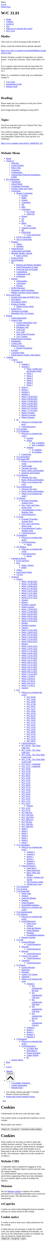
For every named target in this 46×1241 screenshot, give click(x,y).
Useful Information (19, 318)
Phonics (24, 602)
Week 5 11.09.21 (28, 685)
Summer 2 (25, 394)
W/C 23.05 (25, 780)
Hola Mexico (32, 1051)
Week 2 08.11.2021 (29, 662)
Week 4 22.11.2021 (29, 667)
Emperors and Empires (30, 473)
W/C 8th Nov (26, 812)
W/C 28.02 (31, 732)
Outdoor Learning (28, 228)
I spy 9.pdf (10, 82)
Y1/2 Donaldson (23, 457)
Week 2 (30, 373)
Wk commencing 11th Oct (37, 1023)
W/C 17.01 (31, 722)
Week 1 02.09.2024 (29, 396)
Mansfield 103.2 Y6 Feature (22, 313)
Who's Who (16, 168)
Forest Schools (17, 258)
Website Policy (17, 1088)
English (24, 195)
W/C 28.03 (31, 741)
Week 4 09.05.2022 (29, 616)
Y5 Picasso (20, 498)
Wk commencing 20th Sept (37, 1002)
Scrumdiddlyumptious (30, 905)
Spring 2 (24, 390)
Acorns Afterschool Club (26, 323)
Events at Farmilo (18, 304)
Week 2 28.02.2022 (29, 632)
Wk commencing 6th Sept (37, 988)
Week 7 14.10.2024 (29, 410)
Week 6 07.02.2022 (29, 658)
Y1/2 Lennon (21, 429)
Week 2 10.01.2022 (29, 648)
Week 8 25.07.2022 (29, 598)
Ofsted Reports (17, 249)
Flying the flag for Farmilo (27, 269)
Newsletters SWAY (19, 302)
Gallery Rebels (33, 1055)
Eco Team (31, 212)
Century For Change (29, 956)
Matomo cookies (14, 1191)
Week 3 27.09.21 (28, 681)
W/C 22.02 (31, 729)
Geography (26, 209)
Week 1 (24, 829)
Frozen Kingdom (33, 1053)
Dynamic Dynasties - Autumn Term (29, 501)
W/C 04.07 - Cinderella (30, 764)
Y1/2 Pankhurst (22, 431)
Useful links (26, 454)
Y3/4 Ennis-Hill (22, 459)
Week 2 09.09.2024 (29, 399)
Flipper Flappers (28, 417)
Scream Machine (28, 942)
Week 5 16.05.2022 (29, 618)
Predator (24, 900)
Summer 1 (25, 392)
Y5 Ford (19, 517)
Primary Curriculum (24, 193)
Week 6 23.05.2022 (29, 621)
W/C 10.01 (25, 799)
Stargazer (25, 947)
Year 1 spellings (38, 443)
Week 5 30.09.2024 (29, 406)
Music (23, 223)
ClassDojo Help (17, 353)
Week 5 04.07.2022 (29, 591)
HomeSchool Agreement (21, 339)
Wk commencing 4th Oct (37, 1016)
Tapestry (24, 600)
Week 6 (30, 383)
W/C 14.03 (31, 736)
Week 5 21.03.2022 (29, 639)
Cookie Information (19, 1085)
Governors (15, 170)
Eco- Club (20, 332)
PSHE (24, 568)
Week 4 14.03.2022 (29, 637)
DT (22, 205)
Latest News (16, 309)
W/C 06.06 (31, 697)
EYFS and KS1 (22, 561)
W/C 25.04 (31, 713)
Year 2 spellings (38, 445)
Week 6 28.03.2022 (29, 641)
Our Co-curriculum (24, 239)
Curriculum (15, 191)
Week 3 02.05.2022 (29, 614)
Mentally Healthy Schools (21, 253)
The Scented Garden (35, 882)
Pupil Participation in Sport (27, 267)
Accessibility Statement (20, 1083)
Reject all (5, 1129)
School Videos (17, 1060)
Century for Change (29, 974)
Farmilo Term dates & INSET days (25, 297)
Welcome (15, 163)
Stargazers (25, 970)
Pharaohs (25, 972)
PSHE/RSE (26, 232)
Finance (19, 286)
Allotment (25, 960)
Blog (8, 1062)
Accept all (15, 1129)
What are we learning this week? (19, 28)
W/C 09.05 (31, 718)
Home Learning (27, 607)
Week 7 (30, 385)
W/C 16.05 (31, 720)
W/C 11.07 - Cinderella (30, 766)
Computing (26, 202)
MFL (23, 207)
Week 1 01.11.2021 (29, 660)
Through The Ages (29, 468)
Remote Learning (28, 937)
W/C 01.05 (25, 773)
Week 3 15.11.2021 (29, 665)
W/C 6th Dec (26, 822)
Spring (29, 440)
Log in (3, 4)
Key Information (13, 179)
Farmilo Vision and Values (22, 188)
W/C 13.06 (31, 699)
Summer (30, 447)
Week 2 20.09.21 (28, 678)
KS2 (18, 563)
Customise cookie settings (31, 1129)
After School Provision (25, 334)
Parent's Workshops (24, 348)
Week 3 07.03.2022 (29, 635)
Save (23, 1239)
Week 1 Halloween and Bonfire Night (34, 370)
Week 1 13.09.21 (28, 676)
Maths (23, 198)
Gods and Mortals (28, 898)
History (24, 216)
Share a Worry (22, 255)
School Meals (16, 184)
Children (9, 22)
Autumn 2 (25, 366)
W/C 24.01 (31, 725)
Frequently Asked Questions (22, 290)
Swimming (20, 276)
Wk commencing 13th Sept (37, 995)
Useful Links (16, 343)
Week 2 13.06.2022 (29, 584)
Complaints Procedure (20, 186)
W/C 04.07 (31, 706)
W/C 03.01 (25, 796)
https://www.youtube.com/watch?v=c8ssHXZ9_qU (22, 143)
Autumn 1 (25, 364)
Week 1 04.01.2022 (29, 646)
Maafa (29, 544)
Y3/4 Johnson (22, 475)
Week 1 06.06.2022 (29, 581)
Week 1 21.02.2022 (29, 630)
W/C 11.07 (31, 708)
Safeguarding (21, 281)
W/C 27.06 (31, 704)
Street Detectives (33, 870)
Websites (20, 246)
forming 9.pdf (11, 86)
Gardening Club (22, 325)
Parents (9, 316)
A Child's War (32, 1048)
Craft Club (20, 329)
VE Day (19, 574)
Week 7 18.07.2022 (29, 595)
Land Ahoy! (31, 868)
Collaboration (16, 172)
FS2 (7, 26)
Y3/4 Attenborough (24, 487)
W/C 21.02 (25, 782)
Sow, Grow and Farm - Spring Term (30, 506)
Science (24, 200)
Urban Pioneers (27, 903)
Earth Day (31, 214)
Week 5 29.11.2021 (29, 669)
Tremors (24, 896)
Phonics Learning (28, 415)
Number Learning (28, 604)
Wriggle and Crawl (34, 884)
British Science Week (25, 306)
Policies (14, 279)
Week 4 (30, 378)
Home (8, 19)
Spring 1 (24, 387)
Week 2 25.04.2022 (29, 611)
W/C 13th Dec (27, 824)
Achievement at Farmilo (21, 251)
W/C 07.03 (31, 734)
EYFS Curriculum (23, 237)
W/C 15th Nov (27, 815)
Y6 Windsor (21, 547)
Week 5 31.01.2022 (29, 655)
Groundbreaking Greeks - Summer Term (31, 511)
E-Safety (14, 350)
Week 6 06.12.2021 (29, 672)
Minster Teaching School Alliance (25, 292)
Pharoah (24, 951)
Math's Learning (28, 413)
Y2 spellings (37, 452)
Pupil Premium (17, 260)
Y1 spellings (37, 450)
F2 (17, 420)
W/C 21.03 (31, 739)
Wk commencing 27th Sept (37, 1009)
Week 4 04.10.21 (28, 683)
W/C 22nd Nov (27, 817)
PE (22, 221)
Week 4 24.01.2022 (29, 653)
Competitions (21, 272)
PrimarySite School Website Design (20, 1097)
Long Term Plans (34, 235)
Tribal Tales (26, 893)
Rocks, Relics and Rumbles (32, 470)
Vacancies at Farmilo (19, 311)
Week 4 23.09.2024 (29, 403)
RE (22, 230)
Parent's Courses (18, 346)
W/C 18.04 (31, 711)
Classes (14, 359)
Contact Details (17, 165)
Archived (10, 24)
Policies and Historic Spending (28, 265)
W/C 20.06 (31, 702)
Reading (14, 242)
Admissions (16, 182)
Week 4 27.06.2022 (29, 588)
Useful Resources (28, 427)
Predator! (30, 933)
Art (22, 219)
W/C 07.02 (25, 810)
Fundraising (16, 341)
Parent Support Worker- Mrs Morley (26, 355)
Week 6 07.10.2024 (29, 408)
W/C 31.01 (10, 31)
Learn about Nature (24, 572)
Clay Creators (21, 336)
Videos (19, 244)
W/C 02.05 (31, 715)
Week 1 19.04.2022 (29, 609)
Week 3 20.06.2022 (29, 586)
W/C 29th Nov (27, 819)
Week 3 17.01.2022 (29, 651)
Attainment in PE (23, 274)
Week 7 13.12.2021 (29, 674)
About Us (10, 161)
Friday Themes (27, 565)
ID (28, 1057)
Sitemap (9, 1071)
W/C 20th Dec (27, 826)
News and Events (13, 295)
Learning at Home (18, 558)
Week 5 (30, 380)
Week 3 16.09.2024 (29, 401)
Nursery (19, 362)
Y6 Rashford (21, 535)
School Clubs (16, 320)
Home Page (5, 7)
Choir (29, 225)
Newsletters (16, 299)
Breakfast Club (22, 327)
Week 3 (30, 376)
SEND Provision (18, 288)
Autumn (30, 438)
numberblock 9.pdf (13, 84)
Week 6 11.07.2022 (29, 593)
